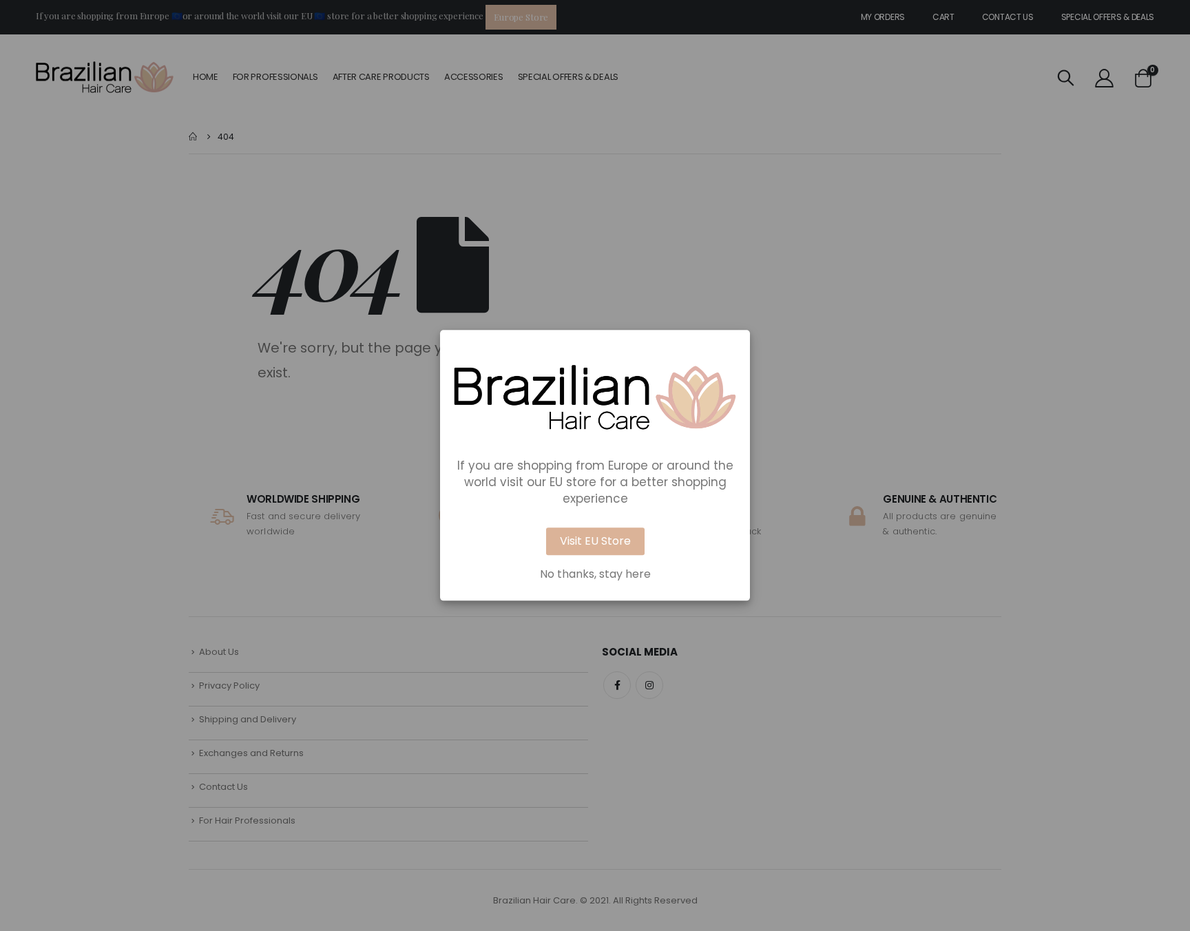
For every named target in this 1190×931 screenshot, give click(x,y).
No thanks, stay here (595, 574)
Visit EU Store (595, 542)
